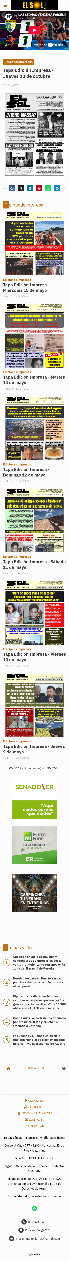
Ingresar (36, 1126)
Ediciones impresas (19, 62)
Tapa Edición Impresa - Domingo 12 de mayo (26, 472)
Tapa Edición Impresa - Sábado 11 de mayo (34, 564)
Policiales (36, 1107)
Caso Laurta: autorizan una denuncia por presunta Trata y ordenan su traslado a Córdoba (39, 1022)
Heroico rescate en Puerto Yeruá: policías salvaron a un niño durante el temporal (38, 982)
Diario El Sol (36, 1068)
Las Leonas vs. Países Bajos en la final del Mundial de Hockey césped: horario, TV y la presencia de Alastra (39, 1040)
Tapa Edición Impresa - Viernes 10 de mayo (34, 656)
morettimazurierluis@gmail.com (38, 1239)
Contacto (36, 1120)
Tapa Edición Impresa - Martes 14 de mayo (34, 379)
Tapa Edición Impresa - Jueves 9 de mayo (34, 749)
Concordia (36, 1101)
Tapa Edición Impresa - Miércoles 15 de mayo (26, 287)
